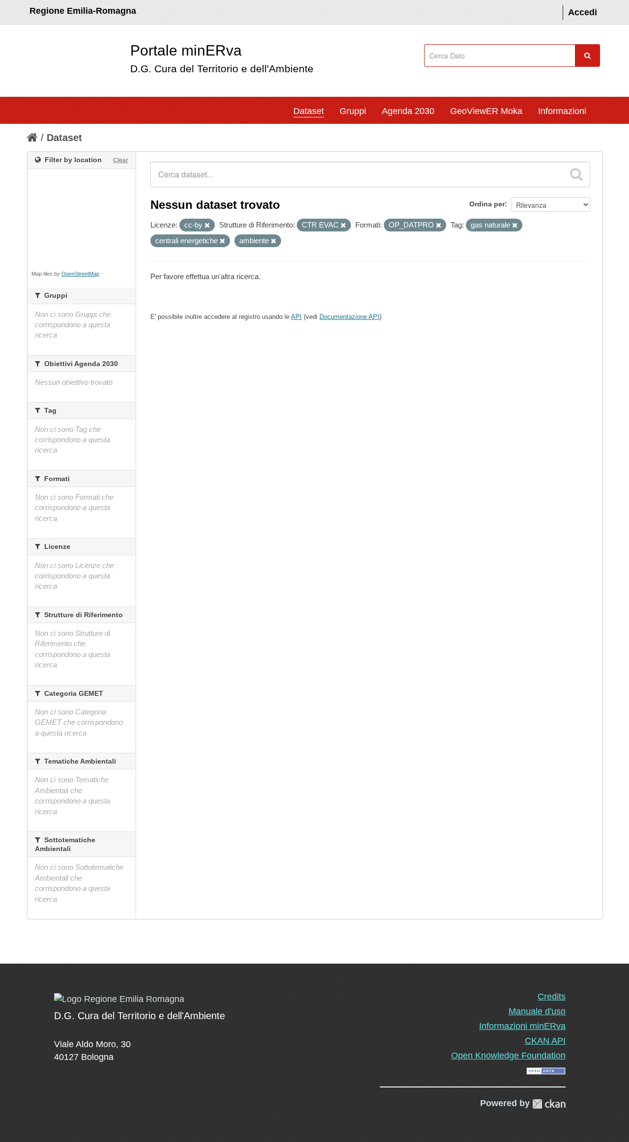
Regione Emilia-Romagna (82, 11)
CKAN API (545, 1041)
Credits (552, 996)
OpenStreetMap (80, 274)
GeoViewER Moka (486, 111)
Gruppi (353, 111)
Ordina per (487, 204)
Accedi (582, 12)
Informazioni (562, 111)
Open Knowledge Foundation (508, 1055)
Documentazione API (349, 316)
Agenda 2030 (408, 111)
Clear (120, 160)
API (296, 316)
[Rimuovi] (207, 225)
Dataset (308, 111)
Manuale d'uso (537, 1011)
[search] (576, 174)
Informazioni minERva (522, 1026)
